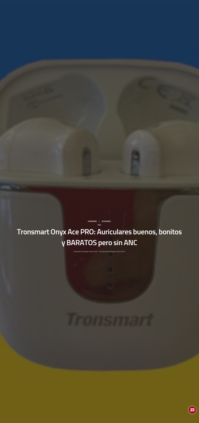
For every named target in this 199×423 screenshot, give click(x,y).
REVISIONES (106, 221)
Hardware (92, 221)
